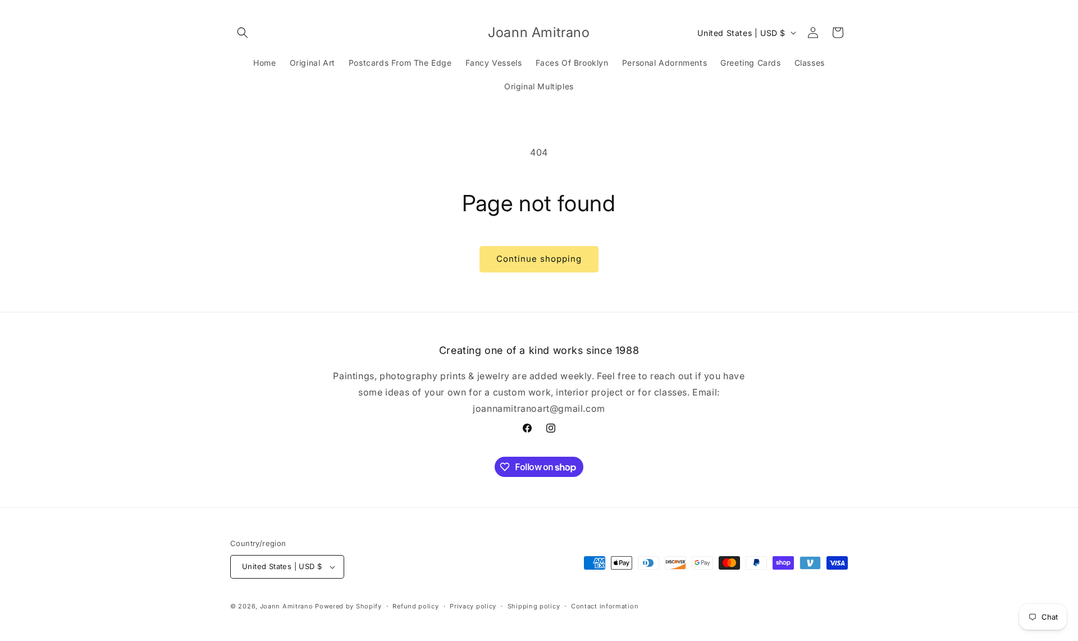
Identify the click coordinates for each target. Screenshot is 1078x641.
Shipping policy (534, 606)
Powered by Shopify (348, 606)
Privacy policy (473, 606)
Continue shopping (539, 258)
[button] (242, 32)
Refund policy (415, 606)
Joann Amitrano (286, 606)
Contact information (604, 606)
